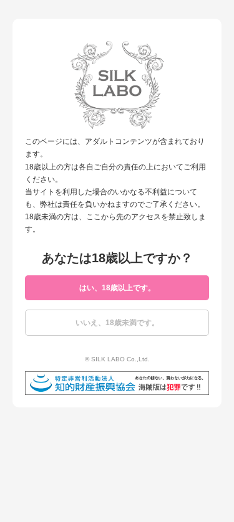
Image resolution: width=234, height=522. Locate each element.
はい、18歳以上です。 (117, 287)
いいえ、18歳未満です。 (117, 322)
